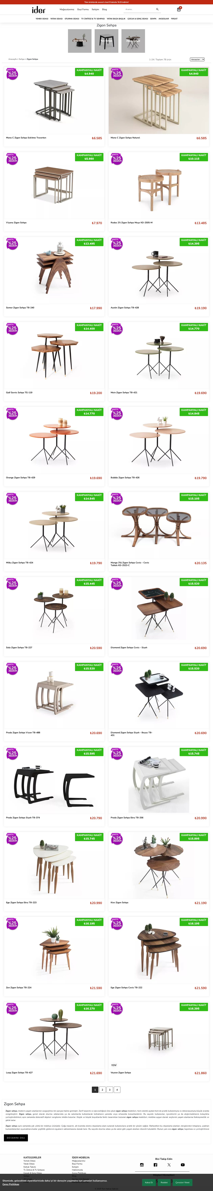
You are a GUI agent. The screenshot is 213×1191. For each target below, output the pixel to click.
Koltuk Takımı (30, 1167)
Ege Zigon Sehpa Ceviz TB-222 (126, 987)
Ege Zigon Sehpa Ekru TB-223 (21, 902)
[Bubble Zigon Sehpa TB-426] (159, 440)
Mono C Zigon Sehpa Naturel (125, 137)
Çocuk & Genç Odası (138, 18)
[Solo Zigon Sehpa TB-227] (54, 610)
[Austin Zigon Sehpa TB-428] (159, 270)
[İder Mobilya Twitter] (169, 1166)
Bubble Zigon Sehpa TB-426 (125, 477)
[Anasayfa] (39, 9)
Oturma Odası (72, 18)
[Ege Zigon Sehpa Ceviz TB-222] (159, 950)
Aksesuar (164, 18)
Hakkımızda (77, 1170)
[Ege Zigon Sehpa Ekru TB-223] (54, 865)
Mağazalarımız (67, 9)
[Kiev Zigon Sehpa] (159, 865)
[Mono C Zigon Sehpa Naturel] (159, 100)
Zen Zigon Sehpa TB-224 (18, 987)
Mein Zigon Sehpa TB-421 (124, 392)
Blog (104, 9)
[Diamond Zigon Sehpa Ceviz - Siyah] (159, 610)
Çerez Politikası (79, 1173)
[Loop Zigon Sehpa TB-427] (54, 1035)
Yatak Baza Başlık (116, 18)
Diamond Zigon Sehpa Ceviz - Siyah (129, 647)
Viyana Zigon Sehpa (16, 222)
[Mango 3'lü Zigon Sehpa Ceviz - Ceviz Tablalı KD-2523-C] (159, 525)
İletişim (95, 9)
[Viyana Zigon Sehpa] (54, 185)
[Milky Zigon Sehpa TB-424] (54, 525)
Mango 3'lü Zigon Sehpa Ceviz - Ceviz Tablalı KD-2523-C (130, 564)
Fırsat (174, 18)
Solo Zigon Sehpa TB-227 (19, 647)
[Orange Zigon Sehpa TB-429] (54, 440)
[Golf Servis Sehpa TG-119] (54, 355)
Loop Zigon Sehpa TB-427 (19, 1072)
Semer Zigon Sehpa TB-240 (20, 307)
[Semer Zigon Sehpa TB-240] (54, 270)
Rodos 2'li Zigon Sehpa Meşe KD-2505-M (131, 222)
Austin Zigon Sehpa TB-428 (125, 307)
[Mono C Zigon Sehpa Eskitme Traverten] (54, 100)
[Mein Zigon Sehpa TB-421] (159, 355)
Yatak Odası (56, 18)
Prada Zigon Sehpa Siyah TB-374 (23, 817)
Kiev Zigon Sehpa (119, 902)
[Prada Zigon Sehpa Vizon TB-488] (54, 695)
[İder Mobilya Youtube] (182, 1166)
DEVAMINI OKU (16, 1138)
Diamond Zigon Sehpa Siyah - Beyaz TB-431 (131, 734)
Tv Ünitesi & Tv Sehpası (93, 18)
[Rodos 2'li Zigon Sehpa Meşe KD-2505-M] (159, 185)
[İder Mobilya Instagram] (141, 1166)
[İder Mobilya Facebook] (155, 1166)
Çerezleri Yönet (182, 1182)
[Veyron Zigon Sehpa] (159, 1035)
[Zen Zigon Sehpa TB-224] (54, 950)
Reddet (164, 1182)
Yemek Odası (42, 18)
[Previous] (9, 185)
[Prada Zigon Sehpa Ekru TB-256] (159, 780)
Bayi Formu (83, 9)
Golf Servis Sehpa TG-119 (19, 392)
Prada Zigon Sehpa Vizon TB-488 (23, 732)
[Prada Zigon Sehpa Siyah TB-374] (54, 780)
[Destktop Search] (157, 9)
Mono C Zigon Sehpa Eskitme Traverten (26, 137)
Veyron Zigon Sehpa (121, 1072)
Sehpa (153, 18)
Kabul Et (149, 1182)
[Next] (99, 185)
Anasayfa (12, 59)
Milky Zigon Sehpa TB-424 (19, 562)
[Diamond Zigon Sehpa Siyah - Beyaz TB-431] (159, 695)
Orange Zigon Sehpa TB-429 (20, 477)
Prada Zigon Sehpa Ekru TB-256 (127, 817)
